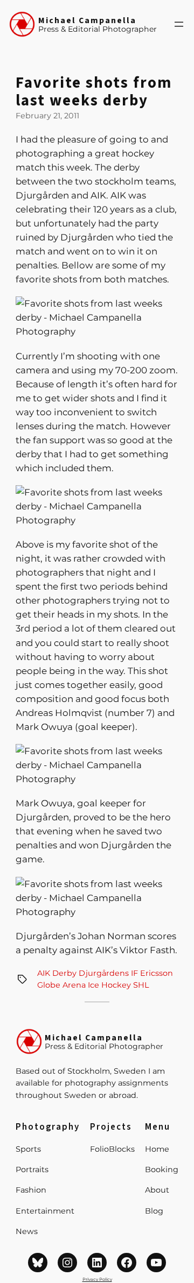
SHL (141, 985)
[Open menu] (178, 24)
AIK (43, 973)
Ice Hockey (109, 985)
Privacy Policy (97, 1279)
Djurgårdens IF (108, 973)
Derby (64, 973)
